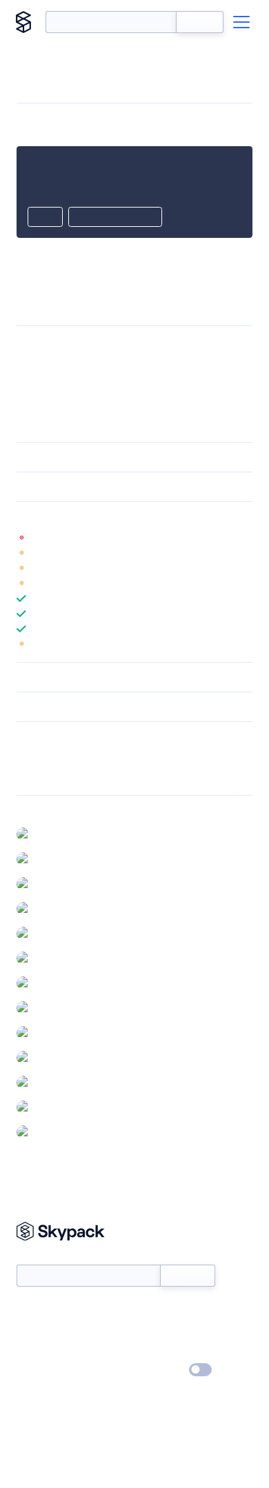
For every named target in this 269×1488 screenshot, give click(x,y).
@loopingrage (65, 1057)
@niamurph (61, 833)
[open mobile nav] (241, 22)
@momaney (61, 958)
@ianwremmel (66, 1106)
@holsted (56, 982)
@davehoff (59, 1082)
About (30, 1331)
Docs (27, 1311)
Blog (146, 1331)
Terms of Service (172, 1351)
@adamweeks (66, 908)
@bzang (53, 858)
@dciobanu (60, 1032)
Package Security (53, 757)
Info (243, 537)
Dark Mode (159, 1370)
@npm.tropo (63, 1131)
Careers (33, 1351)
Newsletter (40, 1256)
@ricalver (55, 883)
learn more (115, 516)
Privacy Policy (45, 1371)
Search (200, 22)
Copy (45, 218)
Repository (40, 775)
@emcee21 (59, 1007)
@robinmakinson (72, 933)
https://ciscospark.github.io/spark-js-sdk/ (141, 345)
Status (150, 1311)
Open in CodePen (115, 218)
